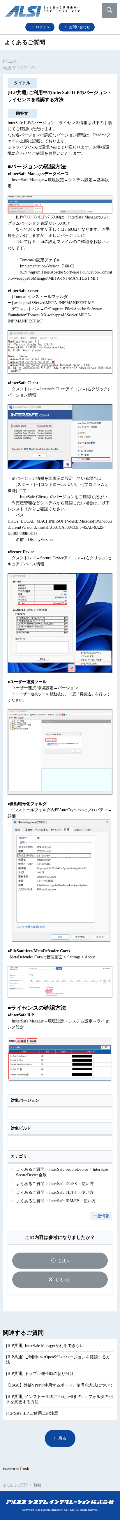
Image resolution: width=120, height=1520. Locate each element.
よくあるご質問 (15, 1485)
